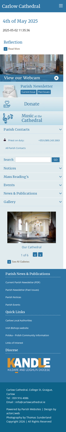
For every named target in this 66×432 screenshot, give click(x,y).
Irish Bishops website (17, 328)
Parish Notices (13, 297)
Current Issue (28, 91)
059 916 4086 (20, 398)
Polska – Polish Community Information (27, 335)
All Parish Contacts (16, 148)
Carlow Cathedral (21, 6)
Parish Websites (31, 409)
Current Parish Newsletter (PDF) (23, 282)
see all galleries (21, 261)
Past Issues (44, 91)
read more (14, 48)
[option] (31, 230)
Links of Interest (14, 343)
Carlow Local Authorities (19, 320)
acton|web (13, 413)
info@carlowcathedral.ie (30, 402)
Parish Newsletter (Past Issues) (22, 290)
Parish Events (13, 305)
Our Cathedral (31, 247)
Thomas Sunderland (38, 417)
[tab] (31, 129)
